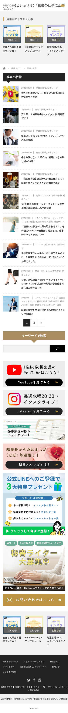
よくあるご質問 (9, 672)
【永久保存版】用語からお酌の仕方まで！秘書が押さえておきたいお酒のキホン (42, 180)
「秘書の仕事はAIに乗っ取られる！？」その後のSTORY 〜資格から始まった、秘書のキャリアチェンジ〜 (42, 230)
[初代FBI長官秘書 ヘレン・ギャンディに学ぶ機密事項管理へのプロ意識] (11, 201)
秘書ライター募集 (22, 687)
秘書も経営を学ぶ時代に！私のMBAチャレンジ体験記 (43, 312)
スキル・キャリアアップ (46, 298)
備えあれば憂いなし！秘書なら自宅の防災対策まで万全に (42, 94)
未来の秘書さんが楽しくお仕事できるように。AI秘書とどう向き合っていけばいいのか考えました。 (42, 257)
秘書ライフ (52, 88)
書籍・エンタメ (43, 195)
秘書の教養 (41, 88)
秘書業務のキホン (10, 662)
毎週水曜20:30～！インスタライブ (56, 50)
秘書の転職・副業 (44, 221)
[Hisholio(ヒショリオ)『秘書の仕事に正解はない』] (35, 7)
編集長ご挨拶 (6, 687)
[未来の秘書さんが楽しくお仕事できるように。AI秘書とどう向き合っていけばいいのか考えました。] (11, 250)
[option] (12, 38)
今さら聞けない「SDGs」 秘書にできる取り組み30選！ (42, 159)
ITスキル (39, 218)
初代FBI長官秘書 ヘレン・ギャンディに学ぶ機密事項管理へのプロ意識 (42, 206)
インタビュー (8, 667)
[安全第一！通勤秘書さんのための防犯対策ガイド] (11, 115)
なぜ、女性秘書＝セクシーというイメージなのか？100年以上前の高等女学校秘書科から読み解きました (42, 283)
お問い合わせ (34, 690)
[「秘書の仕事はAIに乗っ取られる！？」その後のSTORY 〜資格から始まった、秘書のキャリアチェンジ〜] (11, 224)
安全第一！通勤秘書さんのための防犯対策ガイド (42, 116)
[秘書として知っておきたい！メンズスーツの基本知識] (11, 137)
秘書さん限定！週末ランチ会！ (12, 49)
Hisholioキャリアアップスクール (34, 49)
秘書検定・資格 (53, 305)
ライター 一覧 (39, 687)
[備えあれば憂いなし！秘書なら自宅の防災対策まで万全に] (11, 94)
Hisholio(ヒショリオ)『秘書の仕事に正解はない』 (36, 699)
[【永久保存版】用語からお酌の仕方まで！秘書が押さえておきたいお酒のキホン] (11, 180)
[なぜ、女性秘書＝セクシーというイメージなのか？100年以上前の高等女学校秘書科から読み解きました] (11, 277)
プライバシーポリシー (57, 687)
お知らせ (12, 40)
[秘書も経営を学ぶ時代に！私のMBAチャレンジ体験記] (11, 304)
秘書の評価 (54, 301)
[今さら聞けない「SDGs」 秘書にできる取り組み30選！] (11, 158)
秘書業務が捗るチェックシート (33, 667)
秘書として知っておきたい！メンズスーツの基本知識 (42, 137)
